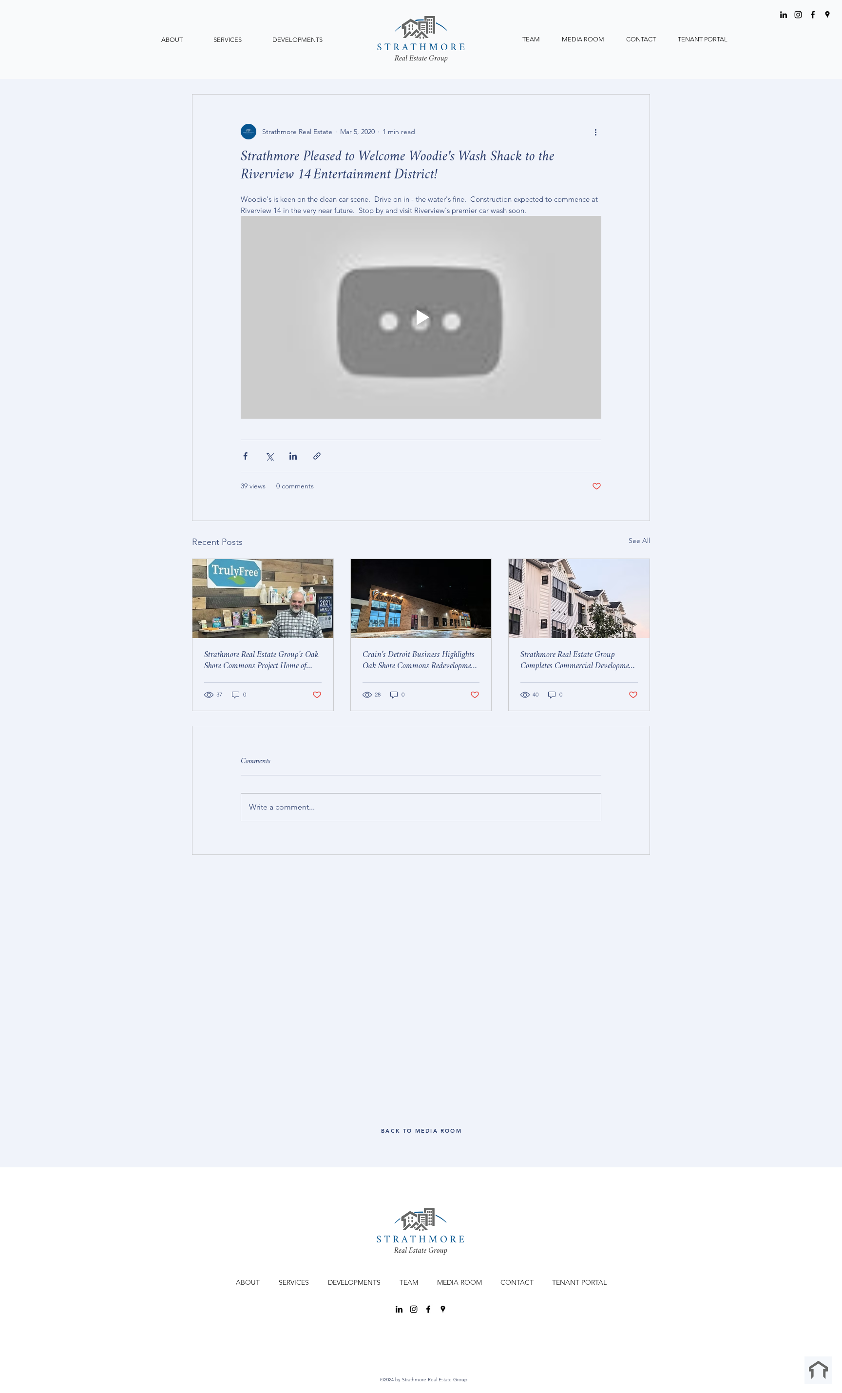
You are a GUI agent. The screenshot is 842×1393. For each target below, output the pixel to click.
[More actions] (595, 131)
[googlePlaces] (827, 14)
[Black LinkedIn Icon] (783, 14)
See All (639, 540)
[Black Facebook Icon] (813, 14)
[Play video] (421, 317)
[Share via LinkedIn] (293, 456)
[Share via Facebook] (245, 456)
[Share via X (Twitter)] (269, 456)
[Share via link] (317, 456)
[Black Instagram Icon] (798, 14)
